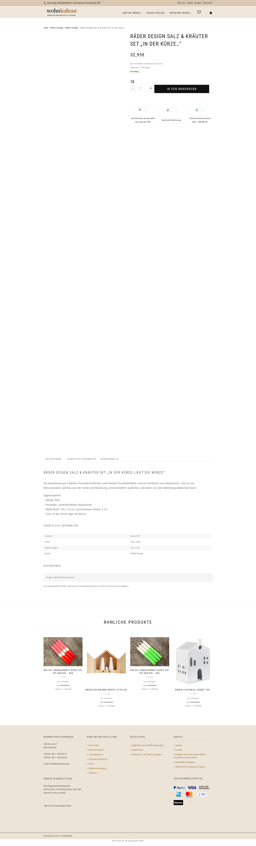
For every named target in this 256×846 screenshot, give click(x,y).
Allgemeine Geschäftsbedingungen (148, 745)
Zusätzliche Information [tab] (81, 459)
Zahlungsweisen (96, 754)
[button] (131, 80)
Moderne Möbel (180, 13)
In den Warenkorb (182, 89)
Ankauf (190, 3)
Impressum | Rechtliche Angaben (147, 754)
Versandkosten (65, 685)
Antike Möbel (132, 13)
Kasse (91, 763)
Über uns (181, 3)
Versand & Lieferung (98, 759)
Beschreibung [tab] (54, 459)
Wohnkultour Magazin (185, 762)
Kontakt (198, 3)
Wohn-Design (156, 13)
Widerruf (93, 772)
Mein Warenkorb (96, 749)
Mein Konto (207, 3)
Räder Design (71, 27)
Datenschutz (137, 749)
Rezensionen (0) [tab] (110, 459)
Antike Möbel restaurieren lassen (190, 766)
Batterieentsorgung (97, 768)
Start (46, 27)
